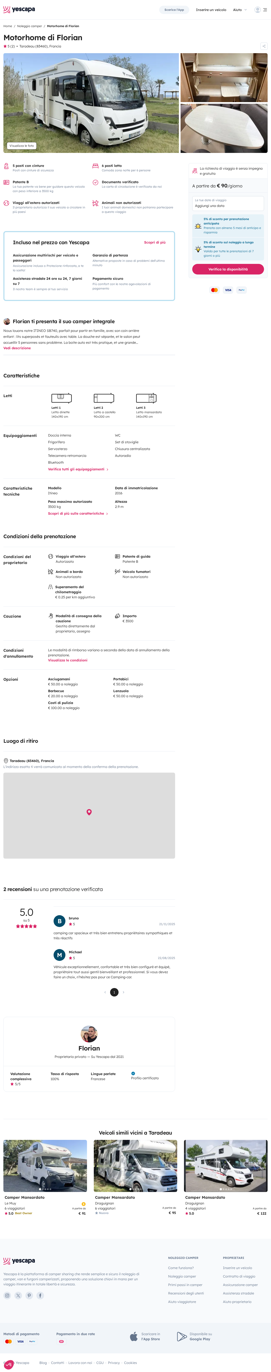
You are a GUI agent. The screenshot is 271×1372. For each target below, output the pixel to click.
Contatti (57, 1363)
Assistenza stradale (238, 1293)
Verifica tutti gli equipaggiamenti (76, 469)
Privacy (114, 1363)
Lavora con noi (80, 1363)
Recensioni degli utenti (186, 1293)
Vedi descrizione (17, 348)
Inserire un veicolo (211, 10)
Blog (43, 1363)
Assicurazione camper (240, 1285)
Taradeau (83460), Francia (40, 46)
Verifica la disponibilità (228, 269)
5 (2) (11, 46)
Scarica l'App (174, 10)
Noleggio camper (182, 1276)
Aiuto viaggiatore (182, 1302)
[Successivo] (82, 1166)
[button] (9, 1365)
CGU (100, 1363)
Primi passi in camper (185, 1285)
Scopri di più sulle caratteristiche (76, 513)
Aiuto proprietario (237, 1302)
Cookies (130, 1363)
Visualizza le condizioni (67, 660)
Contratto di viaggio (239, 1276)
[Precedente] (8, 1166)
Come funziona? (181, 1268)
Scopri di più (155, 242)
